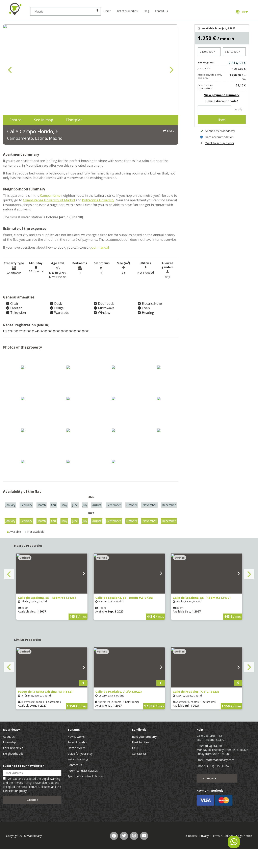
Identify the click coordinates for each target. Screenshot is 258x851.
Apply (238, 109)
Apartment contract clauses (86, 776)
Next (171, 70)
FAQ (135, 748)
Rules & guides (77, 742)
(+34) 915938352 (218, 766)
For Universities (13, 748)
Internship (9, 742)
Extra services (76, 748)
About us (9, 737)
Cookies (191, 836)
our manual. (100, 247)
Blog (146, 11)
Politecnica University (98, 200)
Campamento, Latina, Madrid (34, 138)
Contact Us (161, 11)
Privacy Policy (22, 783)
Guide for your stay (80, 753)
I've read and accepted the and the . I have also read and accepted (32, 785)
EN (243, 11)
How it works (76, 737)
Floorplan (74, 119)
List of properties (127, 11)
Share (170, 130)
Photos (15, 119)
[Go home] (15, 9)
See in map (43, 119)
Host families (140, 742)
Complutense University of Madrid (49, 200)
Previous (10, 70)
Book (221, 119)
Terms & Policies (222, 836)
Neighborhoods (13, 753)
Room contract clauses (83, 770)
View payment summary (221, 95)
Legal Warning (51, 779)
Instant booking (78, 759)
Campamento (50, 195)
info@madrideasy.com (219, 760)
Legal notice (244, 836)
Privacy (204, 836)
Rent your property (144, 737)
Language (207, 778)
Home (107, 11)
